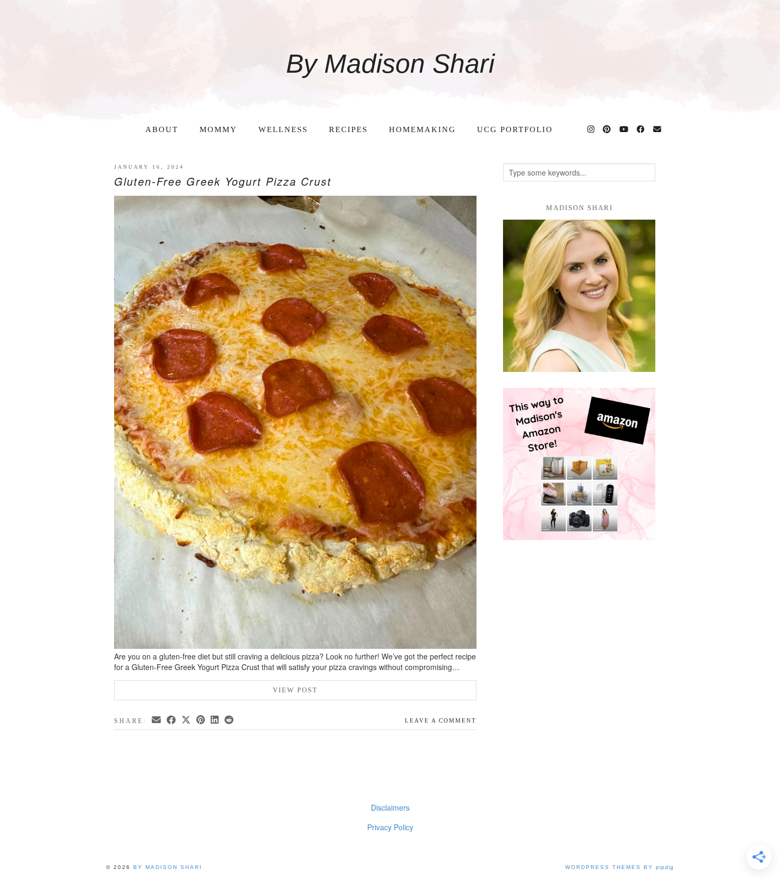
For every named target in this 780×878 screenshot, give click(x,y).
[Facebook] (641, 129)
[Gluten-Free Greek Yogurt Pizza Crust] (295, 423)
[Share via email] (157, 720)
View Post (295, 690)
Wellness (283, 129)
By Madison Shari (390, 64)
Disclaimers (390, 807)
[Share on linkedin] (215, 720)
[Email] (657, 129)
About (161, 129)
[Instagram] (591, 129)
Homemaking (422, 129)
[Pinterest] (607, 129)
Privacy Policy (390, 827)
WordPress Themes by (619, 867)
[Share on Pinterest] (201, 720)
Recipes (348, 129)
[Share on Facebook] (171, 720)
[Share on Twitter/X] (186, 720)
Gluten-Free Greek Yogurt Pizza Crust (223, 181)
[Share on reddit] (229, 720)
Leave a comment (440, 720)
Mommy (218, 129)
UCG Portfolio (515, 129)
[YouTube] (624, 129)
